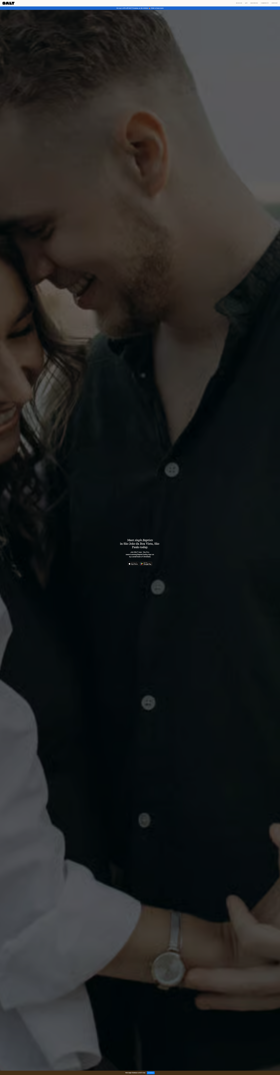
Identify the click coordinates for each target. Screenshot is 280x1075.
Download (151, 1072)
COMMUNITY (265, 3)
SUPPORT (275, 3)
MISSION (239, 3)
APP (246, 3)
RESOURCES (254, 3)
